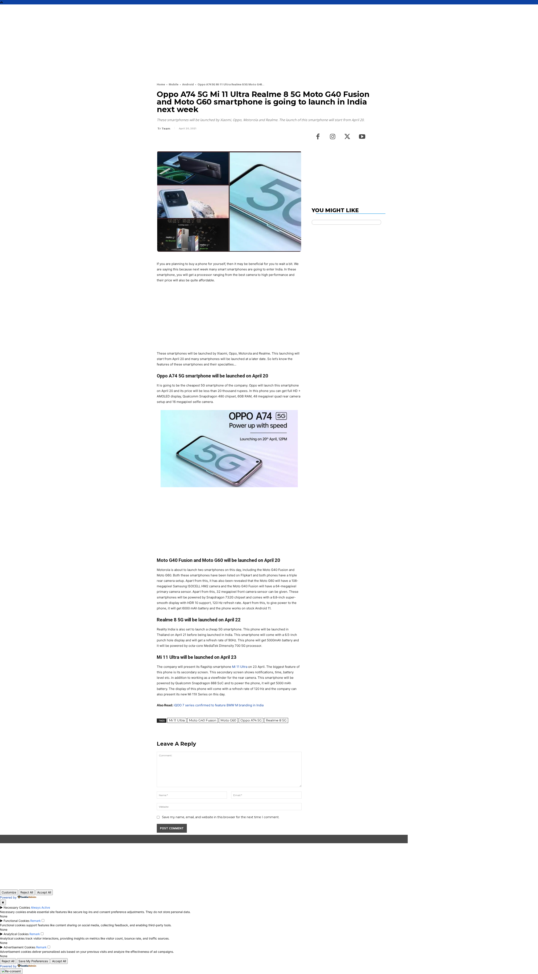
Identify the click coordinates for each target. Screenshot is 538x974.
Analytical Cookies (16, 934)
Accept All (44, 892)
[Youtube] (362, 137)
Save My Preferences (33, 961)
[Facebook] (161, 140)
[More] (199, 140)
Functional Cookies (16, 920)
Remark (35, 920)
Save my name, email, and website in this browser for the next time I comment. (220, 817)
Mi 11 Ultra (239, 667)
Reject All (26, 892)
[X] (170, 140)
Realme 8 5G (276, 720)
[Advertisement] (259, 51)
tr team (163, 128)
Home (161, 84)
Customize (9, 892)
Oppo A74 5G (251, 720)
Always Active (40, 907)
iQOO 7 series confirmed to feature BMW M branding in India (219, 705)
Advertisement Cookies (19, 947)
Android (188, 84)
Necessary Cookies (17, 907)
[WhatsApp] (190, 140)
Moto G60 (228, 720)
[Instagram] (332, 137)
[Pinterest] (180, 140)
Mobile (173, 84)
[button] (389, 9)
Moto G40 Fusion (202, 720)
